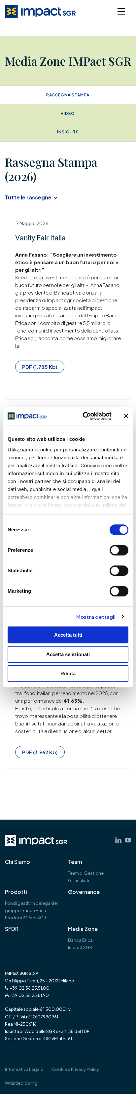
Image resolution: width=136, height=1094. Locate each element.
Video (68, 113)
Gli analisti (78, 880)
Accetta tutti (68, 635)
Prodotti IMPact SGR (25, 917)
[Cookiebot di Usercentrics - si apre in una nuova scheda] (84, 416)
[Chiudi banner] (126, 416)
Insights (68, 131)
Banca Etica (80, 940)
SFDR (11, 929)
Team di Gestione (86, 873)
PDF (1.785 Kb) (39, 367)
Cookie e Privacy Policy (75, 1069)
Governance (84, 892)
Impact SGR (80, 947)
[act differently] (36, 840)
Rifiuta (68, 673)
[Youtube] (128, 840)
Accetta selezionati (68, 654)
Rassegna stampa (67, 94)
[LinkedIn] (118, 840)
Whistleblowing (21, 1083)
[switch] (119, 550)
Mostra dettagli (96, 616)
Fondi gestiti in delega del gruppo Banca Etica (31, 906)
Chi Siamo (17, 862)
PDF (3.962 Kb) (40, 752)
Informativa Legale (24, 1069)
